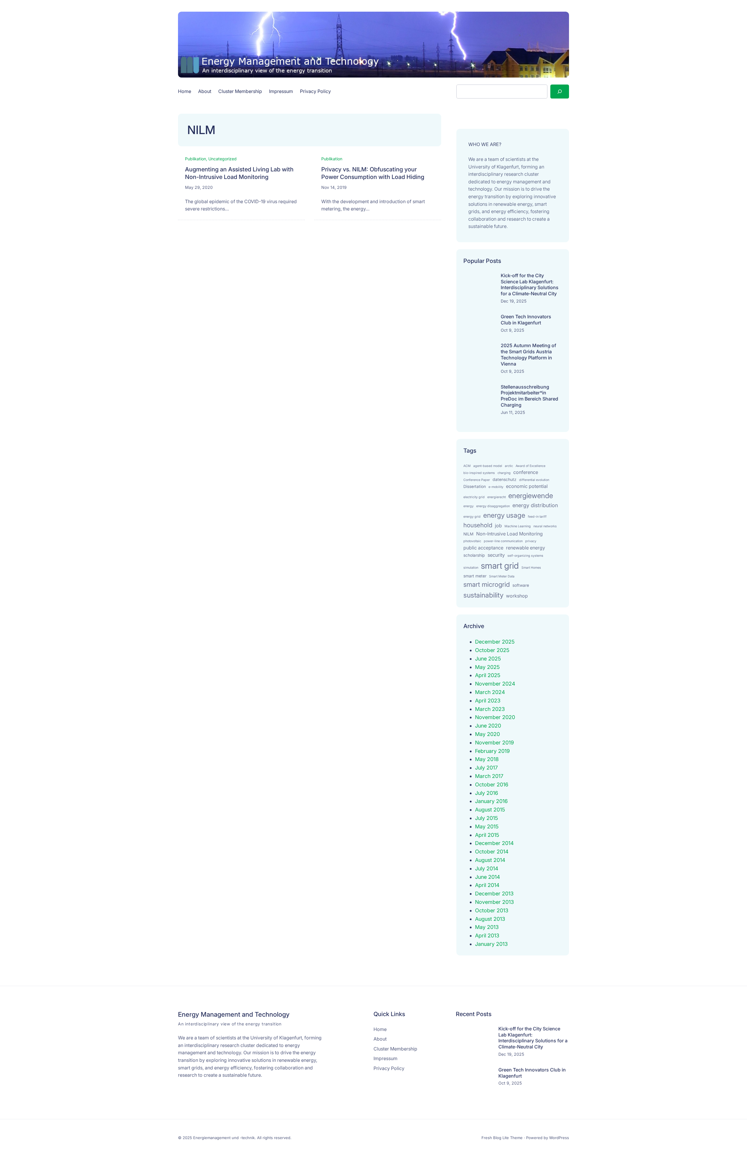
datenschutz (504, 479)
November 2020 (495, 717)
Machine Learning (518, 526)
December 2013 (494, 893)
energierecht (496, 497)
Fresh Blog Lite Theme (502, 1137)
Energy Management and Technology (233, 1014)
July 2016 (486, 793)
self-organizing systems (525, 556)
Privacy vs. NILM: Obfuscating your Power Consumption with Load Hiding (372, 173)
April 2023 (487, 701)
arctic (509, 466)
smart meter (474, 576)
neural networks (545, 526)
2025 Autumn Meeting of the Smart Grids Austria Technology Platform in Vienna (528, 354)
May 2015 (487, 826)
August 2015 (490, 810)
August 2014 (490, 860)
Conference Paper (476, 480)
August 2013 (490, 919)
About (204, 91)
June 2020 (488, 726)
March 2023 (490, 709)
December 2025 (495, 642)
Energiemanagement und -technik (224, 1137)
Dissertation (474, 486)
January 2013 (491, 944)
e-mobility (495, 487)
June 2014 (487, 877)
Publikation (195, 158)
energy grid (472, 517)
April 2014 (487, 885)
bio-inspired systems (479, 473)
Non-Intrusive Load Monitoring (509, 534)
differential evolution (534, 480)
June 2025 (488, 659)
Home (184, 91)
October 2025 (492, 650)
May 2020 (487, 734)
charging (504, 473)
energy (468, 506)
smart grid (500, 566)
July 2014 (486, 868)
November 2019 (494, 742)
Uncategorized (222, 158)
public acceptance (483, 548)
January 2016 (491, 801)
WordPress (559, 1137)
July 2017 (486, 768)
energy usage (504, 515)
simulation (470, 568)
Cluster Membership (240, 91)
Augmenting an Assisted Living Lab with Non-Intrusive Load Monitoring (239, 173)
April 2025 (487, 675)
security (496, 555)
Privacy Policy (315, 91)
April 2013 (487, 935)
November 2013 (494, 902)
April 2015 (487, 835)
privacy (530, 541)
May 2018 (487, 759)
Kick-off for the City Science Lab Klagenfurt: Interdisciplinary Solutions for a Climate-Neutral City (529, 284)
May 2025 (487, 667)
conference (525, 472)
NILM (468, 534)
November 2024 (495, 684)
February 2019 (492, 751)
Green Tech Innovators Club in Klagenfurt (526, 320)
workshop (517, 596)
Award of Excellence (530, 466)
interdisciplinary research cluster (504, 174)
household (477, 525)
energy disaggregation (493, 506)
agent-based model (487, 466)
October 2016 (491, 784)
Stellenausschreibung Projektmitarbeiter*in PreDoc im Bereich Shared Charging (529, 396)
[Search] (559, 92)
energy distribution (535, 505)
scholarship (474, 555)
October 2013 (491, 910)
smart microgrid (486, 584)
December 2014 (494, 843)
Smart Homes (531, 568)
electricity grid (474, 497)
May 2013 (487, 927)
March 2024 (490, 692)
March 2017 (489, 776)
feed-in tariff (537, 517)
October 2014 (492, 851)
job (498, 525)
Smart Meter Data (501, 576)
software (520, 585)
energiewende (530, 495)
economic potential (527, 486)
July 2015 (486, 818)
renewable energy (525, 548)
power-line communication (503, 541)
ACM (467, 466)
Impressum (281, 91)
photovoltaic (472, 541)
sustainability (483, 595)
